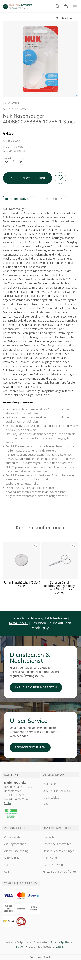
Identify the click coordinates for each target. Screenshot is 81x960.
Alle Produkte (51, 797)
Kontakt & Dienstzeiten (57, 844)
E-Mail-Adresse (56, 618)
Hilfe (45, 804)
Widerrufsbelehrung (16, 851)
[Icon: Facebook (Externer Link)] (43, 628)
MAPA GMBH (11, 103)
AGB (6, 871)
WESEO (60, 946)
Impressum (50, 858)
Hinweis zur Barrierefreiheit (59, 871)
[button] (57, 6)
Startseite (49, 837)
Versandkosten (13, 837)
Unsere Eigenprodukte (57, 790)
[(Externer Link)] (21, 814)
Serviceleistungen (30, 747)
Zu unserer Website (55, 865)
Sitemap (9, 864)
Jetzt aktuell (50, 784)
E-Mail (7, 803)
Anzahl (9, 158)
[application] (27, 178)
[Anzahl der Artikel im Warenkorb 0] (65, 6)
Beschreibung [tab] (17, 199)
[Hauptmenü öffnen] (74, 6)
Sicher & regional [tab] (49, 199)
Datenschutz (11, 858)
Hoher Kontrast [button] (68, 18)
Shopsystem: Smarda (40, 957)
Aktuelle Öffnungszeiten (36, 687)
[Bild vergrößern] (40, 59)
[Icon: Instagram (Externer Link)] (47, 628)
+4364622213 (18, 623)
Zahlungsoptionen (15, 844)
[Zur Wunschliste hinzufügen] (60, 178)
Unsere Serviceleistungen (58, 851)
